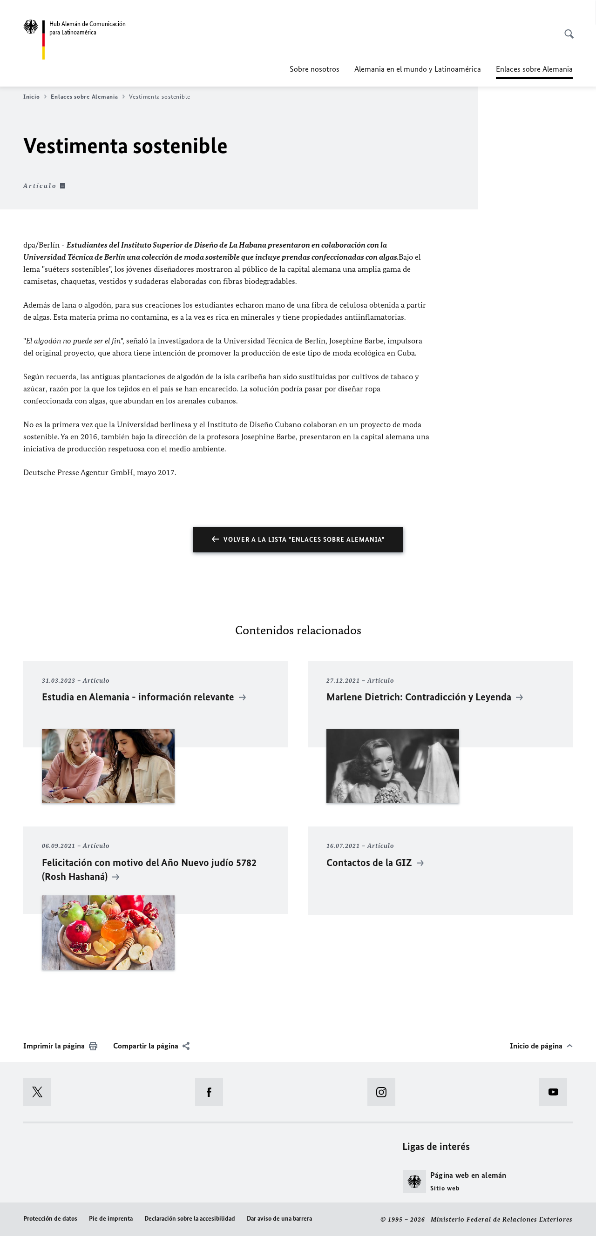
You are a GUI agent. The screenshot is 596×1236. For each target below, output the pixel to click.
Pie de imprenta (111, 1219)
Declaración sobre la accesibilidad (189, 1219)
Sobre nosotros (314, 69)
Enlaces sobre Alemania (84, 96)
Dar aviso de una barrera (279, 1219)
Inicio (31, 96)
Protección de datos (50, 1219)
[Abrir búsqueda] (566, 28)
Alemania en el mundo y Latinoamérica (417, 69)
